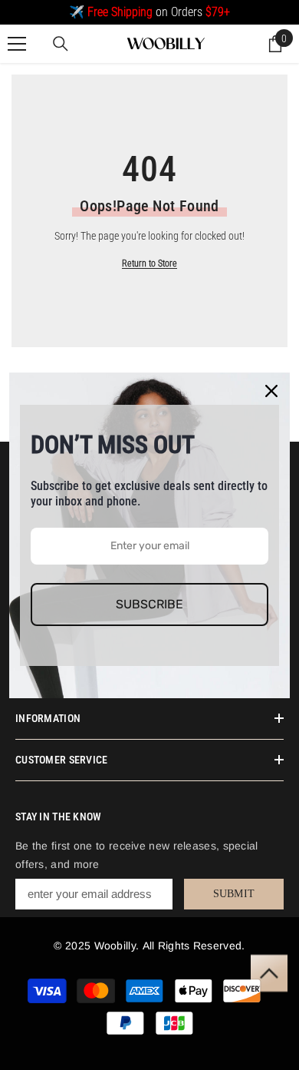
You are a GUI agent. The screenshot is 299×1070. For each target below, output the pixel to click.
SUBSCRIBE (149, 604)
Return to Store (149, 263)
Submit (234, 893)
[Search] (60, 44)
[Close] (271, 391)
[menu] (17, 44)
